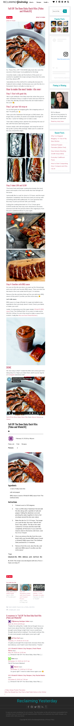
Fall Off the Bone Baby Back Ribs (17, 417)
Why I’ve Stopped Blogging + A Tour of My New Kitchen (59, 138)
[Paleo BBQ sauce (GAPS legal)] (12, 587)
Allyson (31, 438)
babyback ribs (12, 557)
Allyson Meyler (36, 417)
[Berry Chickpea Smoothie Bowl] (59, 29)
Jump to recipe (40, 17)
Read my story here (57, 121)
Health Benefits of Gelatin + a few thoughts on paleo (38, 593)
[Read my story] (59, 101)
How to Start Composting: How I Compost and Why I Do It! (59, 166)
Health (46, 2)
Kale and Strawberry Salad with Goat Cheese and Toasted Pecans (25, 595)
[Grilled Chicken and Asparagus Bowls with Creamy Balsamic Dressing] (53, 29)
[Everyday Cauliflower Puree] (65, 23)
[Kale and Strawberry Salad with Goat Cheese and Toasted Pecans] (25, 587)
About (31, 2)
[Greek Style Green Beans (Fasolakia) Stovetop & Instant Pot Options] (59, 23)
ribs (41, 557)
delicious (25, 557)
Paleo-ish (11, 444)
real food (36, 557)
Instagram (11, 375)
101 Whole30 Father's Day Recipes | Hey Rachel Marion (26, 675)
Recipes (39, 2)
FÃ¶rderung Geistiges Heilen (20, 621)
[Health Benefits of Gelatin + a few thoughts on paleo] (39, 587)
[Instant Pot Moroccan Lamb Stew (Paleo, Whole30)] (53, 23)
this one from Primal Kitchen (28, 315)
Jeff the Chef (15, 638)
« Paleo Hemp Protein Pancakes (15, 690)
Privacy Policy (50, 719)
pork (30, 557)
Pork (17, 444)
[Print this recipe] (8, 431)
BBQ (19, 557)
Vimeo (8, 419)
